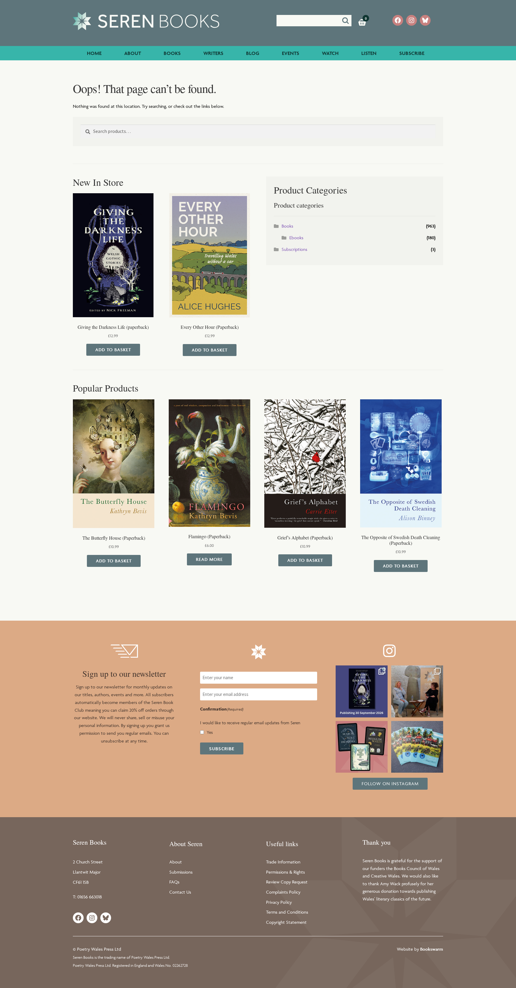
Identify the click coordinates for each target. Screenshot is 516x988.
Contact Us (180, 892)
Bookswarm (431, 949)
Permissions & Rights (285, 872)
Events (290, 53)
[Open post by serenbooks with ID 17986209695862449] (362, 691)
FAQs (174, 882)
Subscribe (411, 53)
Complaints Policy (283, 892)
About (132, 53)
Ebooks (296, 237)
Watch (330, 53)
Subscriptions (294, 249)
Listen (369, 53)
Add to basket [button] (113, 349)
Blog (252, 53)
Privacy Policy (279, 902)
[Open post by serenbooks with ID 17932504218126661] (362, 747)
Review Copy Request (287, 882)
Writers (213, 53)
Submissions (181, 872)
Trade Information (283, 862)
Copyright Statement (286, 922)
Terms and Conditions (287, 912)
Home (94, 53)
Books (172, 53)
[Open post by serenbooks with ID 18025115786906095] (417, 691)
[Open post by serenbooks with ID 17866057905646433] (417, 747)
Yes (210, 732)
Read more (209, 559)
